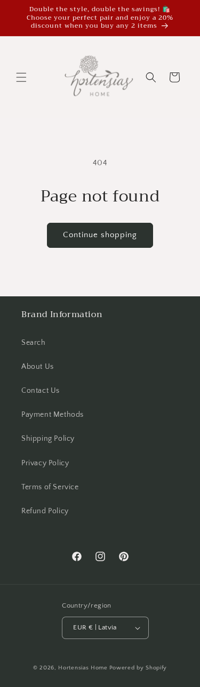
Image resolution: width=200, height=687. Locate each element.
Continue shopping (100, 234)
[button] (21, 77)
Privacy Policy (45, 463)
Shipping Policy (48, 438)
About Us (37, 366)
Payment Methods (52, 414)
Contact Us (40, 390)
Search (33, 342)
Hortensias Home (83, 668)
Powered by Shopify (138, 668)
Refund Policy (45, 511)
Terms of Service (50, 487)
